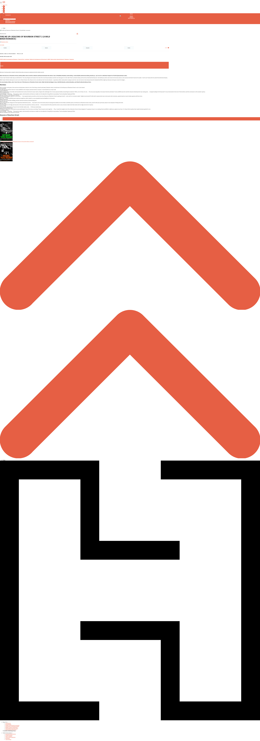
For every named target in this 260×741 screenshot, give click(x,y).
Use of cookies (8, 736)
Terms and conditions (10, 737)
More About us (131, 18)
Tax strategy (8, 739)
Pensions (7, 738)
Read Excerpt (3, 33)
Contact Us (8, 15)
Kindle (5, 47)
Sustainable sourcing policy (11, 728)
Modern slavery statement (11, 727)
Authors (131, 17)
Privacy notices (8, 735)
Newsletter (44, 23)
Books (131, 15)
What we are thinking (10, 21)
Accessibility (8, 724)
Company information (10, 734)
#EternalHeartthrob (10, 22)
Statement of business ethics (12, 726)
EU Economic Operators (11, 729)
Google (87, 47)
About (131, 13)
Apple (46, 47)
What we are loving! (9, 19)
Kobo (129, 47)
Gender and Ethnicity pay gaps (12, 725)
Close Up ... (7, 20)
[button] (130, 309)
